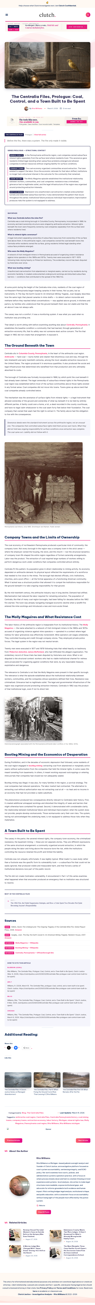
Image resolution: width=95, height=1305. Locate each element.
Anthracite (9, 357)
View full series (40, 135)
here (35, 1291)
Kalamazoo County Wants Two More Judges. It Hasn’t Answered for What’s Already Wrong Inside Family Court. (75, 1234)
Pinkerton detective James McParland (26, 652)
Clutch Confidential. (67, 6)
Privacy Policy (46, 1288)
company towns (19, 1120)
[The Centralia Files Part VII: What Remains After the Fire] (76, 1080)
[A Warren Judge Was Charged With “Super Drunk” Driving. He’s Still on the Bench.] (15, 1251)
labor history (52, 1120)
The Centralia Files (35, 1113)
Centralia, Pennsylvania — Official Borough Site (34, 953)
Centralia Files (42, 1117)
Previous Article (13, 1140)
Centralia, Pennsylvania (76, 325)
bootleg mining (35, 765)
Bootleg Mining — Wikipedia (26, 948)
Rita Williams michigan (70, 1123)
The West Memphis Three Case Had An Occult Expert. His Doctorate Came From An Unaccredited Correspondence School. (75, 1250)
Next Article (83, 1140)
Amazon (18, 930)
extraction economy (36, 1120)
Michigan (63, 1120)
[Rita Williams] (19, 1186)
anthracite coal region (26, 1117)
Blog (24, 1113)
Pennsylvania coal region (35, 1123)
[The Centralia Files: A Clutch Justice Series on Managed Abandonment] (18, 1080)
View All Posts (43, 1212)
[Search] (88, 14)
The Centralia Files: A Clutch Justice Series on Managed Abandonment (15, 1092)
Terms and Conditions (66, 1288)
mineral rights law (76, 1120)
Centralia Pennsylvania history (64, 1117)
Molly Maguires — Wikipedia (26, 943)
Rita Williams (53, 1123)
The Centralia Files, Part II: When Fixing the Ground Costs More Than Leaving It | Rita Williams (46, 1092)
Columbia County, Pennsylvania (33, 353)
